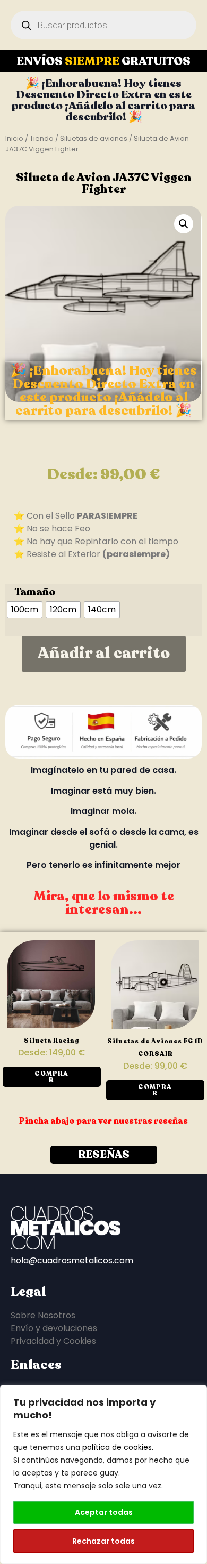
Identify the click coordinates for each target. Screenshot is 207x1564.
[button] (183, 223)
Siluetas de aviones (93, 138)
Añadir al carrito (104, 653)
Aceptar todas (104, 1512)
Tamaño (35, 592)
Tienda (42, 138)
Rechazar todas (103, 1541)
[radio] (24, 610)
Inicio (14, 138)
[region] (103, 1474)
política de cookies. (117, 1447)
